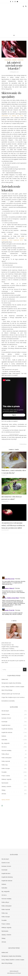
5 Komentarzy (22, 444)
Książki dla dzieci (6, 725)
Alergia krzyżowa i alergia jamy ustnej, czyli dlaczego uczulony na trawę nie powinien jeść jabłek (13, 525)
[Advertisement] (14, 18)
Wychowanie (5, 783)
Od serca (4, 747)
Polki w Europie (6, 768)
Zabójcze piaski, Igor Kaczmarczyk (11, 693)
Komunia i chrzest (6, 718)
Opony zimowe (6, 799)
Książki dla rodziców (7, 732)
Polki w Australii (6, 761)
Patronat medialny (6, 750)
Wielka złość (5, 679)
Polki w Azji (4, 765)
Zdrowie (4, 793)
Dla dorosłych (5, 711)
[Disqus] (14, 555)
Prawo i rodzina (17, 60)
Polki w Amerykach (6, 757)
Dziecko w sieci (6, 714)
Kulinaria (4, 736)
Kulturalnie (4, 739)
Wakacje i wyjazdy (6, 779)
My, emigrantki (5, 743)
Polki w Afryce (5, 754)
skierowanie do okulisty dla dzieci (12, 115)
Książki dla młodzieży (7, 729)
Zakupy (3, 790)
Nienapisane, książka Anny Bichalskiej (11, 683)
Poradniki (8, 60)
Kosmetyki (4, 721)
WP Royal (18, 973)
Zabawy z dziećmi (6, 786)
